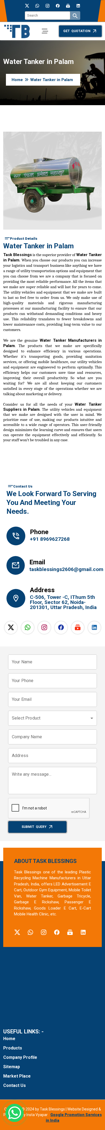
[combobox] (52, 718)
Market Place (17, 1076)
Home (17, 79)
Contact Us (14, 1085)
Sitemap (11, 1066)
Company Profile (20, 1057)
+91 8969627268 (50, 539)
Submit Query (34, 827)
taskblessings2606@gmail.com (63, 569)
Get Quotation (76, 31)
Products (12, 1048)
